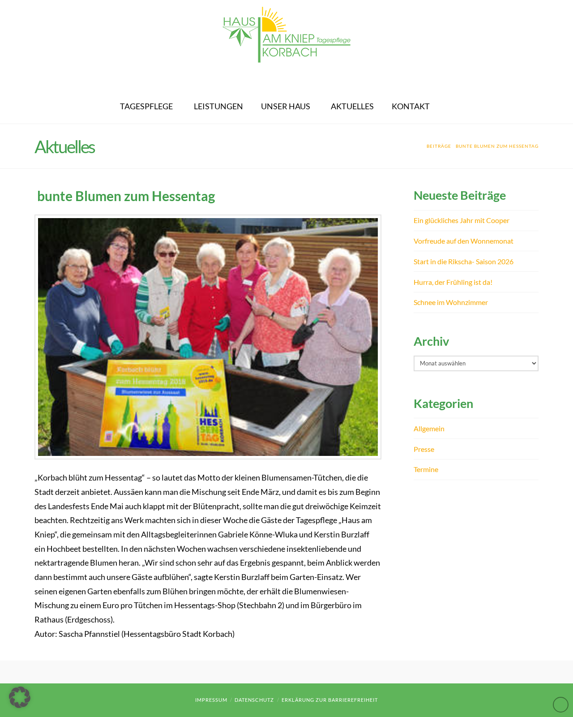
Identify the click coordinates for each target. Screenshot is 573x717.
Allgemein (429, 428)
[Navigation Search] (450, 101)
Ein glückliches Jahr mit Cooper (461, 220)
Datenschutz (254, 700)
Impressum (211, 700)
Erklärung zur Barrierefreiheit (330, 700)
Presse (424, 449)
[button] (19, 697)
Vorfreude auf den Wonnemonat (463, 240)
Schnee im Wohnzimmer (451, 302)
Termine (426, 469)
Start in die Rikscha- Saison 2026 (463, 261)
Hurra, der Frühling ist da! (453, 282)
